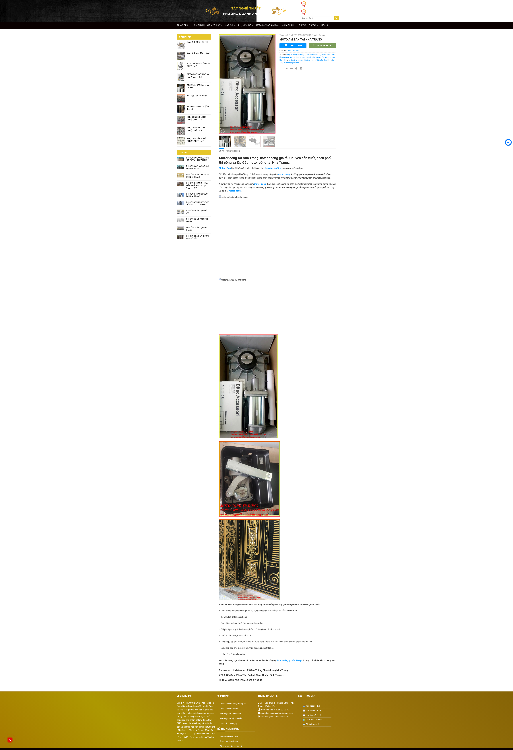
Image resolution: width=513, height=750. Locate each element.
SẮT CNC (229, 25)
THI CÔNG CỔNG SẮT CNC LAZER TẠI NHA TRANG (197, 159)
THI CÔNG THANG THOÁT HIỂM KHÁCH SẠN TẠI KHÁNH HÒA (197, 185)
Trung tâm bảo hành (229, 741)
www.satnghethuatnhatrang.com (275, 716)
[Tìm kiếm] (336, 18)
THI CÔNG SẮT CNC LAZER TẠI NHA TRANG (198, 175)
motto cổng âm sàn (295, 60)
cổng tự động (291, 54)
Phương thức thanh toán (230, 713)
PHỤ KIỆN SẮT (244, 25)
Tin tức (302, 25)
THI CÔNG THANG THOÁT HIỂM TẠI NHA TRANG (197, 203)
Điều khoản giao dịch (229, 736)
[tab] (221, 151)
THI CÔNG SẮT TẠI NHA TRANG (196, 228)
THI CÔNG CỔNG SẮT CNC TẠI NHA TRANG (197, 167)
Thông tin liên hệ (233, 151)
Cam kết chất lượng (228, 723)
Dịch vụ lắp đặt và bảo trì (231, 746)
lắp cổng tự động (304, 54)
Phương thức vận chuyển (231, 718)
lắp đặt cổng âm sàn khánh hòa (323, 54)
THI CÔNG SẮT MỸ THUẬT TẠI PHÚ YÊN (197, 237)
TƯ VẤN (312, 25)
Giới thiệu (199, 25)
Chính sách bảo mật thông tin (233, 703)
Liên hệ (324, 25)
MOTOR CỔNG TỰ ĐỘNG (267, 25)
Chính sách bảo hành (229, 708)
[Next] (271, 84)
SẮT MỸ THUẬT (214, 25)
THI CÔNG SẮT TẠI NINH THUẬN (197, 220)
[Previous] (223, 84)
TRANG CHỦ (182, 25)
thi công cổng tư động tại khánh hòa (317, 60)
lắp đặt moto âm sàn (287, 57)
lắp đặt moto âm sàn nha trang (308, 57)
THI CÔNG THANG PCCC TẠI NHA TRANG (197, 195)
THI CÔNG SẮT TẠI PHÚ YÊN (196, 212)
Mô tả (221, 151)
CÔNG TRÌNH (288, 25)
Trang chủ (283, 35)
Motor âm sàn (319, 35)
